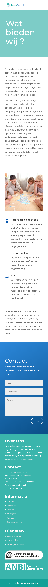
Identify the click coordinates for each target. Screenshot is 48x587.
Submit (37, 421)
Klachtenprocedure (14, 522)
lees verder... (28, 459)
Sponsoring (11, 505)
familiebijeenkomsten (15, 544)
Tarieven (10, 509)
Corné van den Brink (30, 583)
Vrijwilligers (11, 514)
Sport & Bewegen (14, 536)
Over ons (10, 501)
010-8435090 (25, 475)
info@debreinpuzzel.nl (19, 472)
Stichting (10, 518)
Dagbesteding (12, 540)
